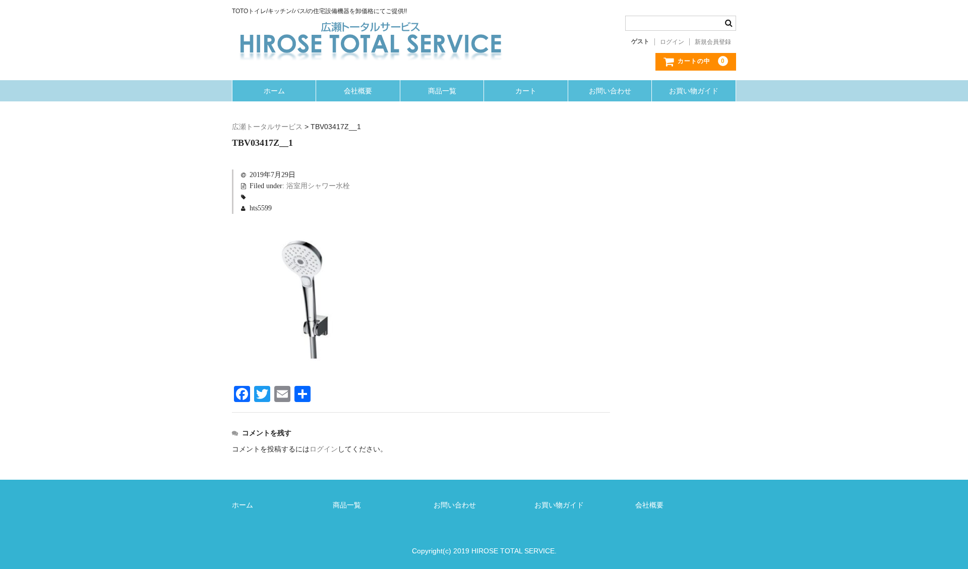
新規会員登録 (713, 41)
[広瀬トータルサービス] (370, 26)
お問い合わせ (610, 91)
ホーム (274, 91)
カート (525, 91)
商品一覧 (442, 91)
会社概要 (358, 91)
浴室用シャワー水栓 (318, 186)
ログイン (672, 41)
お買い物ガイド (693, 91)
